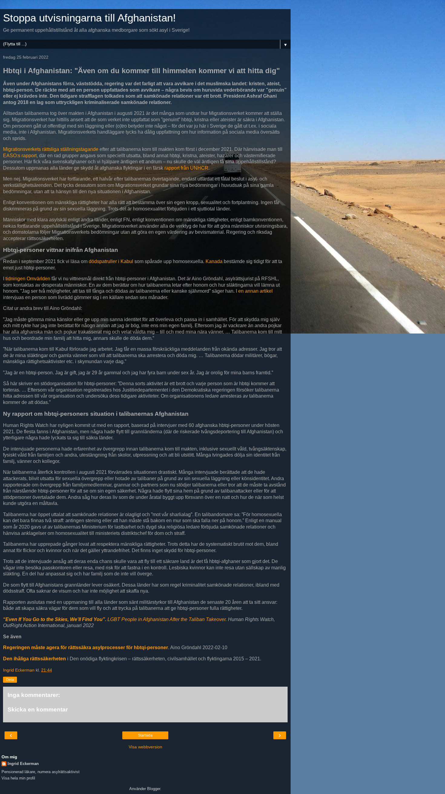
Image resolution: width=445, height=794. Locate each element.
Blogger (153, 788)
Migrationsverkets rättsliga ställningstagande (50, 149)
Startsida (145, 735)
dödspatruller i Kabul (111, 261)
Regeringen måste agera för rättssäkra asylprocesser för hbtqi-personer (85, 647)
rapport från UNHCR (186, 168)
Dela (10, 680)
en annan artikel (255, 291)
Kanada (214, 261)
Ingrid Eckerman (23, 763)
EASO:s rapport (20, 155)
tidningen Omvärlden (27, 278)
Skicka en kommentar (38, 709)
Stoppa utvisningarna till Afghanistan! (89, 18)
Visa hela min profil (18, 778)
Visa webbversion (145, 746)
